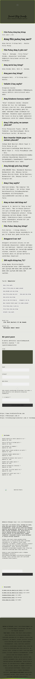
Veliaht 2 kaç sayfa (8, 312)
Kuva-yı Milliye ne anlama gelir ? (11, 442)
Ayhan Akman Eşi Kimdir (8, 600)
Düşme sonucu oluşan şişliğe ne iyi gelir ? (14, 450)
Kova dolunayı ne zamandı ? (9, 446)
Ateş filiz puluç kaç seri (10, 294)
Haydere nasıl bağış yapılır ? (10, 461)
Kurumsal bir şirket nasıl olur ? (11, 473)
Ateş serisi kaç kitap (9, 297)
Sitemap (32, 418)
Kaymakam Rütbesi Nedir (8, 595)
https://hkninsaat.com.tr (10, 416)
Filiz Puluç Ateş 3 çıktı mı (11, 306)
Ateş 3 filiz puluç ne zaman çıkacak (13, 288)
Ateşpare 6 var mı (24, 300)
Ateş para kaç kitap (25, 294)
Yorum (3, 349)
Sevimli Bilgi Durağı (17, 16)
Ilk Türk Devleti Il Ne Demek (15, 322)
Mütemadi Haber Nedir (12, 328)
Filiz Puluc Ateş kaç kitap (10, 309)
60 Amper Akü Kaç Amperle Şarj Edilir (12, 590)
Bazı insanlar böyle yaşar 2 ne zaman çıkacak (15, 303)
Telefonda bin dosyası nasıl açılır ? (12, 458)
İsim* (3, 367)
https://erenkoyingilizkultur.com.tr (14, 418)
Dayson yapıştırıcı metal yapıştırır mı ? (13, 438)
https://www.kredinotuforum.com (12, 413)
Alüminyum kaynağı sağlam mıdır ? (11, 454)
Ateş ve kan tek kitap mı (10, 300)
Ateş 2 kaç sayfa (7, 285)
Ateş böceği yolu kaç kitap (10, 291)
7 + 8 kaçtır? (6, 397)
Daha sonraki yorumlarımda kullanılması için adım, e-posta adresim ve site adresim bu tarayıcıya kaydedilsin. (17, 392)
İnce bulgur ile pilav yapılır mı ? (12, 469)
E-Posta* (4, 374)
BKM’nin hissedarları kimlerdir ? (11, 465)
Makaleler (11, 281)
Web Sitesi (5, 381)
